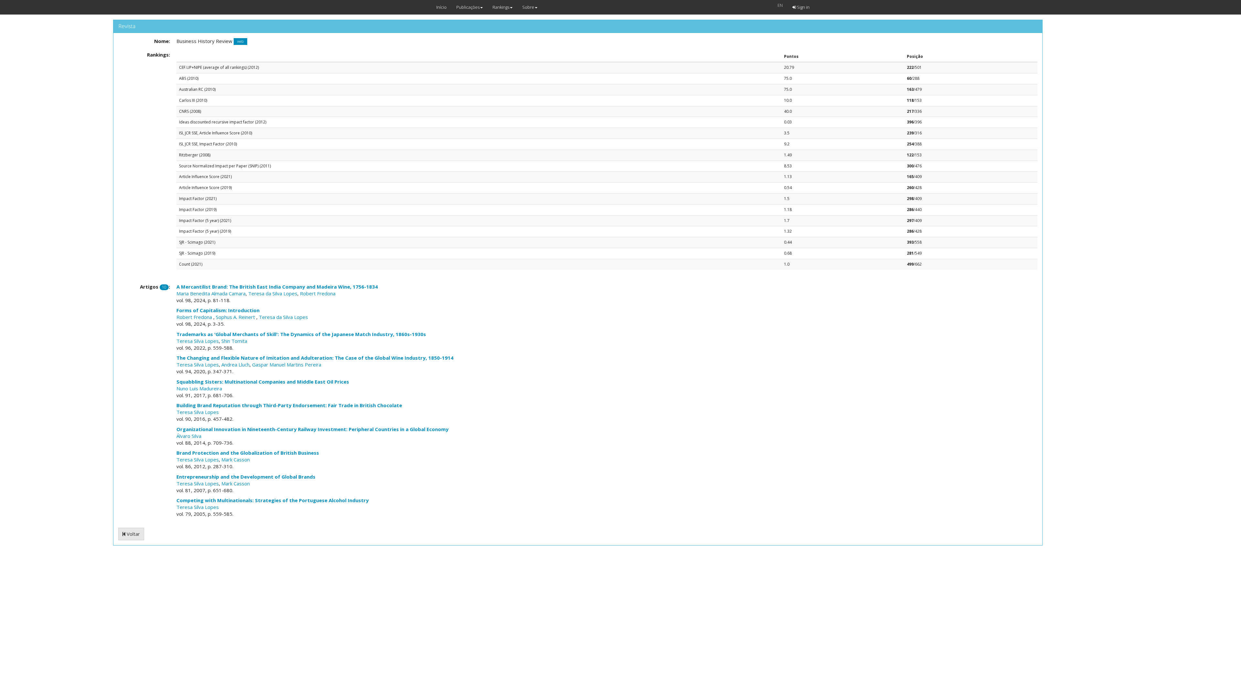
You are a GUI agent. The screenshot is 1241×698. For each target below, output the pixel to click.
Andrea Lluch (235, 364)
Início (441, 7)
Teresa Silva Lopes (197, 341)
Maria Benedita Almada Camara (211, 293)
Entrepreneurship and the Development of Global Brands (245, 476)
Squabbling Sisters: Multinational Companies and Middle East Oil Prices (262, 381)
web (240, 41)
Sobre (528, 7)
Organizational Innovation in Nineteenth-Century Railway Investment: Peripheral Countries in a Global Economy (312, 429)
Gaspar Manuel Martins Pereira (286, 364)
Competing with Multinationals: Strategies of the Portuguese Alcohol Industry (272, 500)
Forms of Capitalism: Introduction (218, 310)
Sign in (803, 7)
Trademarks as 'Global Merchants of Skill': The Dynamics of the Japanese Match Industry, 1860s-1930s (301, 334)
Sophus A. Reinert (236, 317)
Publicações (468, 7)
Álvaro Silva (188, 436)
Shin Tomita (234, 341)
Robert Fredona (317, 293)
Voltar (132, 534)
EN (780, 5)
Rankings (501, 7)
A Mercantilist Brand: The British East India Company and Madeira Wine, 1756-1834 (277, 286)
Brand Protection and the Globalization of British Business (247, 452)
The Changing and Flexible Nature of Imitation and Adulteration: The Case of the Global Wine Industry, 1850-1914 (314, 357)
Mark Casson (235, 459)
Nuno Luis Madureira (199, 388)
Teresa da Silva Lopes (272, 293)
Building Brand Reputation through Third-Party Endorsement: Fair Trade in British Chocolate (289, 405)
